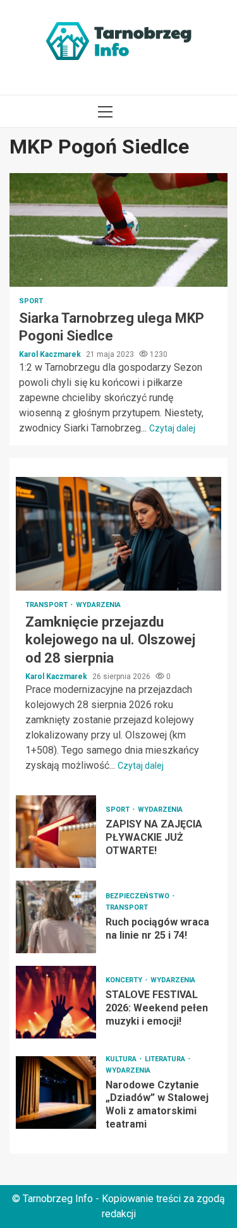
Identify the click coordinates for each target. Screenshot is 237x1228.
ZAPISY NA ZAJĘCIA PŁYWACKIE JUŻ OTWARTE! (56, 831)
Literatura (166, 1059)
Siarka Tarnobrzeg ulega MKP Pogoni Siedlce (118, 230)
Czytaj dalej (172, 428)
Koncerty (125, 980)
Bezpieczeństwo (138, 896)
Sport (31, 301)
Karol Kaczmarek (51, 354)
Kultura (122, 1059)
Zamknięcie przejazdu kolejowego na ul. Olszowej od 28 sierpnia (118, 534)
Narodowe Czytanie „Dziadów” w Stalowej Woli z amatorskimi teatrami (56, 1092)
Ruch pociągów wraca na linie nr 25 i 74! (56, 917)
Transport (47, 604)
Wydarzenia (98, 604)
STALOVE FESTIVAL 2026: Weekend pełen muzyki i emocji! (56, 1002)
